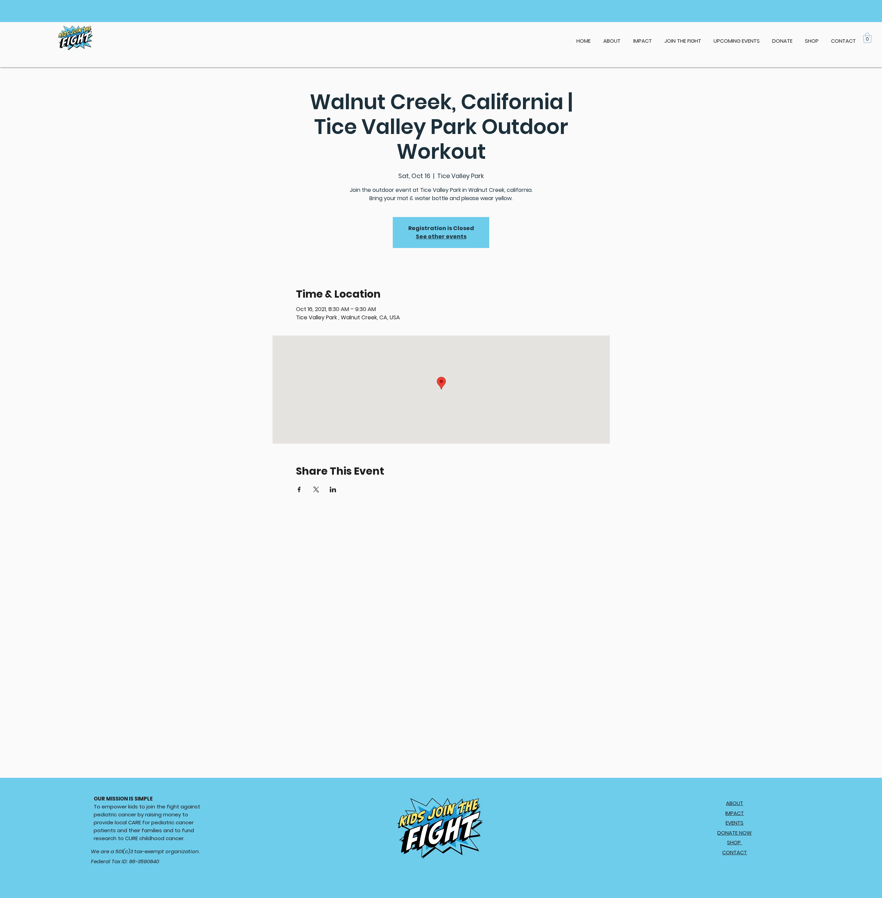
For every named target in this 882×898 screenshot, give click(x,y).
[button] (736, 38)
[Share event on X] (316, 489)
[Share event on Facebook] (299, 489)
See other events (441, 236)
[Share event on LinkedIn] (333, 489)
